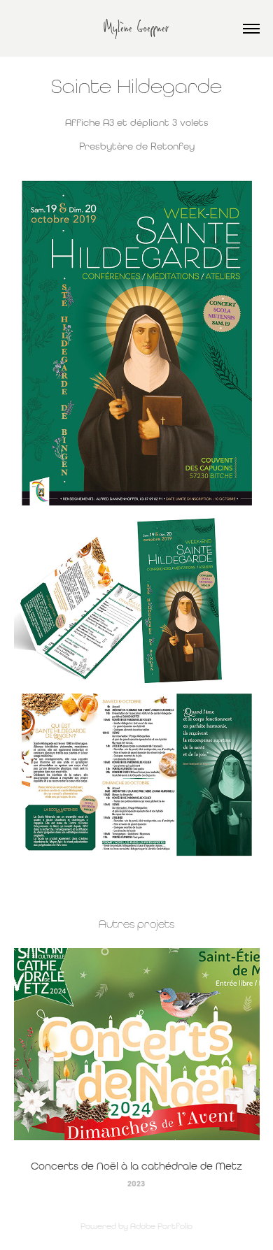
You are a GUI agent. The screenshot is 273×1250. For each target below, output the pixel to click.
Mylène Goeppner (136, 28)
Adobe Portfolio (161, 1226)
